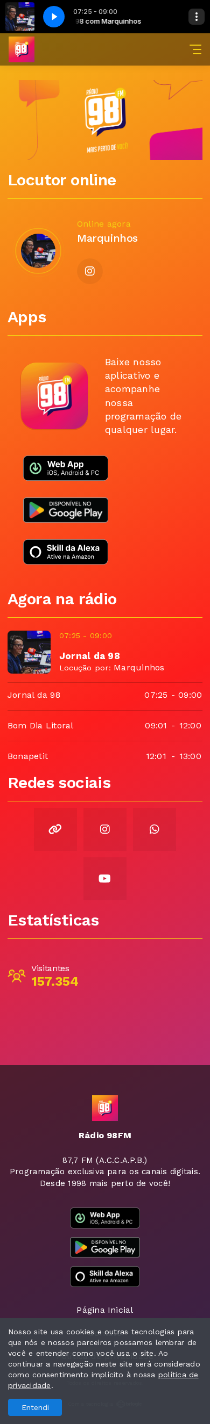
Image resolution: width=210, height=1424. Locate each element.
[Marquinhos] (38, 251)
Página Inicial (104, 1310)
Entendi (35, 1407)
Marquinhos (139, 667)
